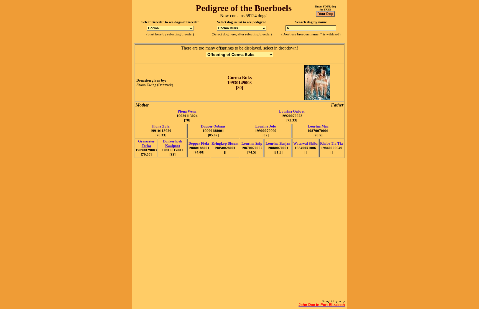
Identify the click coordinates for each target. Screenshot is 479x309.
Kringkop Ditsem (225, 143)
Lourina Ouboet (291, 111)
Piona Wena (187, 111)
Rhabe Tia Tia (331, 143)
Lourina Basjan (278, 143)
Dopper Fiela (198, 143)
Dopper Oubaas (213, 126)
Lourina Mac (318, 126)
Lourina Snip (251, 143)
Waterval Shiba (305, 143)
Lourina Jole (265, 126)
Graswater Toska (146, 143)
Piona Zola (161, 126)
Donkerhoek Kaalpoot (172, 143)
